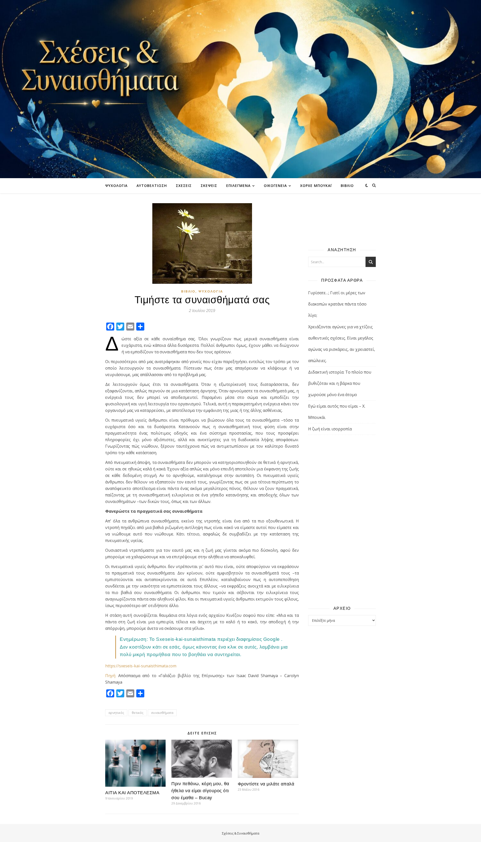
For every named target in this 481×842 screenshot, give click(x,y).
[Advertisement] (342, 520)
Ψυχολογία (116, 185)
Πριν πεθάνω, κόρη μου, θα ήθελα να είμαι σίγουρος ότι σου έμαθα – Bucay (200, 790)
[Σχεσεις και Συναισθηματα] (240, 89)
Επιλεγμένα (238, 185)
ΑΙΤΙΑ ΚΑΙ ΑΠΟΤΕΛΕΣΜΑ (132, 792)
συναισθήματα (162, 712)
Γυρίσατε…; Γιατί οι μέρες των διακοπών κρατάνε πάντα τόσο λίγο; (337, 304)
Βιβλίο (347, 185)
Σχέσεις (184, 185)
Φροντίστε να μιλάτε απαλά (266, 783)
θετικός (137, 712)
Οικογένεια (275, 185)
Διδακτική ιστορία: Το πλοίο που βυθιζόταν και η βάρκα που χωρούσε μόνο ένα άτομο (339, 383)
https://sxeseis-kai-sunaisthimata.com (140, 666)
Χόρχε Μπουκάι (316, 185)
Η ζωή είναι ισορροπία (330, 429)
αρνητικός (116, 712)
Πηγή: (110, 675)
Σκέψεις (209, 185)
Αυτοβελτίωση (152, 185)
